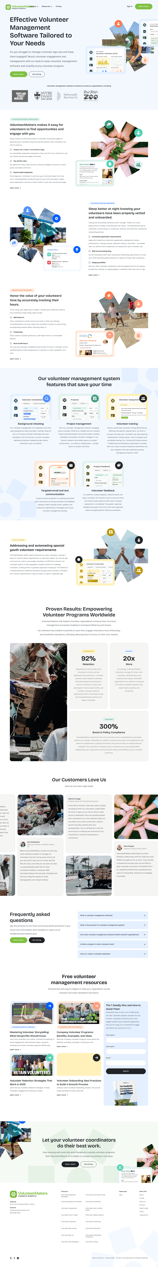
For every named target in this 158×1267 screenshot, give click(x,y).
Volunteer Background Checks (71, 1202)
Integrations (143, 1215)
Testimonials (143, 1208)
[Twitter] (11, 1258)
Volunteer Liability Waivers (94, 1215)
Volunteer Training (91, 1242)
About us (142, 1202)
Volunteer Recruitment (69, 1228)
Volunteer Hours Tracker (69, 1215)
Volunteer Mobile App (68, 1222)
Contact (142, 1205)
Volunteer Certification (93, 1202)
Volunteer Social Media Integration (93, 1236)
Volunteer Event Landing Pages (93, 1209)
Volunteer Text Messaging (70, 1242)
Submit (126, 1071)
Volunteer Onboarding (93, 1222)
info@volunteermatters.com (23, 934)
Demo (141, 1195)
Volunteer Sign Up (67, 1235)
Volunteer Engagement (69, 1208)
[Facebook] (14, 1258)
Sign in (130, 6)
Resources (123, 1191)
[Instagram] (18, 1258)
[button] (34, 6)
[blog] (32, 1012)
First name (110, 1035)
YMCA (141, 1212)
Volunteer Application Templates (68, 1196)
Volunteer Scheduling (92, 1228)
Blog (120, 1195)
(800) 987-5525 (15, 1213)
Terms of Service (98, 1258)
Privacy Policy (110, 1258)
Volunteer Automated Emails (95, 1195)
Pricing (58, 6)
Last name (110, 1046)
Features (64, 1191)
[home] (15, 6)
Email (108, 1058)
